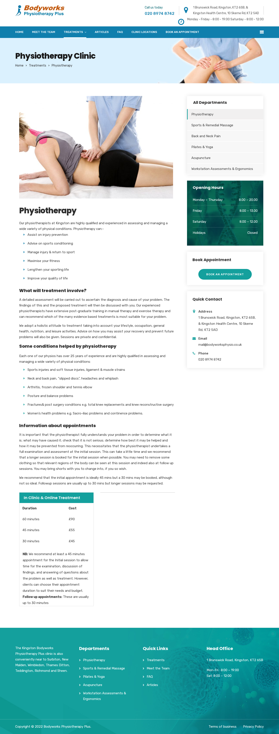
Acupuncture (201, 158)
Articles (102, 32)
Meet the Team (43, 32)
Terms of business (222, 727)
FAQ (120, 32)
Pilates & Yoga (202, 147)
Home (19, 32)
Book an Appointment (182, 32)
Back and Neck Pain (206, 136)
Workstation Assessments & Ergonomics (222, 169)
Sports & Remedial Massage (212, 125)
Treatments (73, 32)
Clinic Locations (144, 32)
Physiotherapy (202, 114)
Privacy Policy (253, 727)
